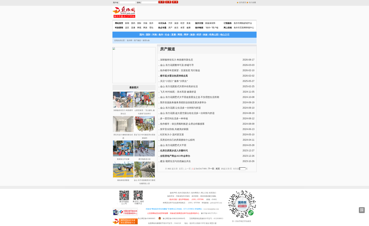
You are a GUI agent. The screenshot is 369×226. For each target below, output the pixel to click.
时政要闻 (119, 28)
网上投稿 (228, 28)
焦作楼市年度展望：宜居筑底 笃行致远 (180, 70)
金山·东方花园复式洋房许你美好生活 (179, 86)
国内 (133, 23)
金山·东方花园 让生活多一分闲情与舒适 (180, 108)
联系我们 (212, 193)
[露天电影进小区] (144, 156)
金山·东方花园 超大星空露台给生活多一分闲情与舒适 (187, 113)
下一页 (211, 169)
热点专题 (162, 28)
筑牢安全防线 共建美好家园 (174, 129)
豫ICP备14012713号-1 (209, 213)
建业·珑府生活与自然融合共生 (175, 161)
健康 (189, 28)
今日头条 (162, 23)
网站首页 (119, 23)
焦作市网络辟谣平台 (243, 23)
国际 (139, 23)
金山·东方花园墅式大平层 (173, 145)
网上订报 (204, 193)
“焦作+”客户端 (211, 28)
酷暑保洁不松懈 (123, 159)
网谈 (145, 28)
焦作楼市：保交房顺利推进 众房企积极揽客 (182, 124)
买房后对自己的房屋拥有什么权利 (177, 140)
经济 (182, 23)
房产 (170, 28)
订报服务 (228, 23)
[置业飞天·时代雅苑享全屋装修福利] (144, 131)
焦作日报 (199, 23)
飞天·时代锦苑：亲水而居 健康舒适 (178, 92)
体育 (182, 28)
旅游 (176, 23)
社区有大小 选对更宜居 (172, 134)
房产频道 (137, 40)
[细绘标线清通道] (123, 177)
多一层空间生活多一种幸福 (174, 118)
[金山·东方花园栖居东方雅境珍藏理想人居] (144, 177)
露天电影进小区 (145, 159)
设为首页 (242, 2)
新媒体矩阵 (210, 23)
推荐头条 (146, 40)
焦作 (151, 23)
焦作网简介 (195, 193)
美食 (189, 23)
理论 (151, 28)
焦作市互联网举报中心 (244, 28)
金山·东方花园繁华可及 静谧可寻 (177, 65)
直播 (133, 28)
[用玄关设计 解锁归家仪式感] (123, 131)
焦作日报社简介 (184, 193)
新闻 (127, 23)
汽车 (170, 23)
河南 (145, 23)
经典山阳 (214, 34)
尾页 (218, 169)
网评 (186, 34)
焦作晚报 (199, 28)
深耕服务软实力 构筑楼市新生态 (176, 59)
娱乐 (176, 28)
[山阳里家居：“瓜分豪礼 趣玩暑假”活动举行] (144, 107)
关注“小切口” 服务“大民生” (174, 81)
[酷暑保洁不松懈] (123, 156)
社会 (167, 34)
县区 (127, 28)
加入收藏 (252, 2)
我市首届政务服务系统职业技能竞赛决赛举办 (183, 102)
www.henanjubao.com (211, 209)
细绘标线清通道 (123, 180)
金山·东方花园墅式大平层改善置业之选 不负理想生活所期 (189, 97)
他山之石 (224, 34)
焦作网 (129, 40)
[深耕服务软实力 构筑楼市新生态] (123, 107)
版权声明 (173, 193)
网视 (139, 28)
